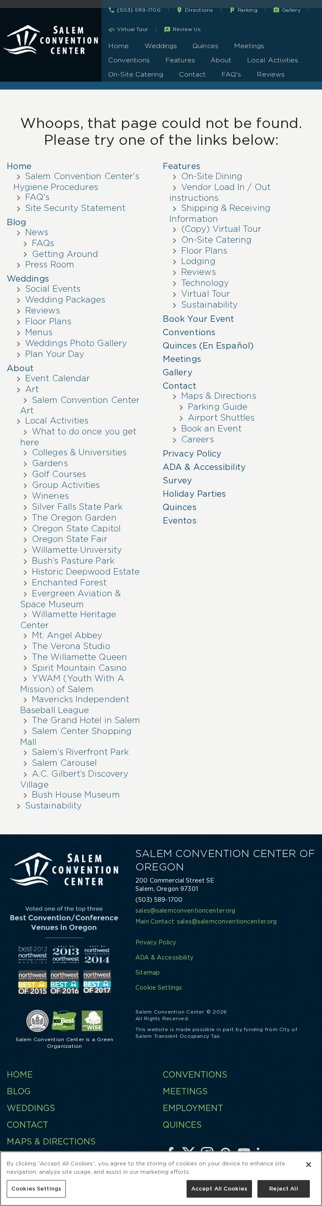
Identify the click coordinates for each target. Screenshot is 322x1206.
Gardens (50, 463)
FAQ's (231, 74)
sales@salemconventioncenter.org (185, 910)
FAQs (43, 243)
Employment (193, 1108)
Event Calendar (57, 378)
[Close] (308, 1164)
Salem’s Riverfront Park (80, 752)
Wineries (50, 495)
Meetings (249, 45)
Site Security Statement (75, 208)
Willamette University (77, 549)
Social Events (52, 288)
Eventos (180, 520)
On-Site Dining (211, 176)
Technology (205, 282)
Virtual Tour (205, 293)
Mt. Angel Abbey (67, 635)
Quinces (205, 45)
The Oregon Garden (74, 517)
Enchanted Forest (69, 582)
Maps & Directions (218, 395)
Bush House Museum (76, 794)
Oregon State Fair (69, 539)
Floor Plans (48, 321)
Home (118, 45)
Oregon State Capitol (76, 528)
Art (32, 389)
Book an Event (211, 428)
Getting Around (65, 254)
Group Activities (66, 485)
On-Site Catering (135, 74)
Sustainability (53, 805)
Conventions (129, 60)
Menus (39, 332)
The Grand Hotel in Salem (86, 720)
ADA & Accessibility (204, 467)
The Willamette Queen (79, 657)
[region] (161, 1178)
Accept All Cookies (219, 1188)
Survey (177, 480)
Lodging (198, 261)
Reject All (283, 1188)
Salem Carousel (64, 762)
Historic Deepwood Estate (86, 571)
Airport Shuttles (221, 417)
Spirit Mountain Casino (79, 667)
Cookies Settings (36, 1188)
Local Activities (272, 60)
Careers (197, 439)
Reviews (271, 74)
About (220, 60)
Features (180, 60)
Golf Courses (59, 474)
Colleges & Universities (79, 452)
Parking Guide (217, 406)
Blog (16, 222)
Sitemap (147, 972)
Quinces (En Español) (208, 345)
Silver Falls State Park (77, 506)
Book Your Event (198, 318)
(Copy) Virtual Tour (221, 229)
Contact (192, 74)
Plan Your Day (54, 354)
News (36, 232)
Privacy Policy (192, 453)
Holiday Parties (194, 493)
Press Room (49, 264)
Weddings (161, 45)
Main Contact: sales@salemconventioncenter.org (206, 921)
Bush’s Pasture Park (73, 560)
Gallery (177, 372)
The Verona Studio (71, 646)
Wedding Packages (65, 299)
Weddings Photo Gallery (76, 343)
